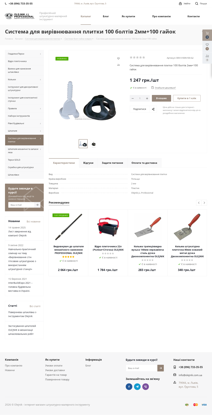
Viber (145, 386)
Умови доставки (55, 370)
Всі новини (33, 221)
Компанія (11, 359)
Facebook (129, 386)
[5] (143, 57)
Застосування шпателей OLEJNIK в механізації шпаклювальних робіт (22, 329)
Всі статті (35, 306)
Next (204, 203)
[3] (137, 57)
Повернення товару (57, 379)
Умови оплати (53, 365)
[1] (131, 57)
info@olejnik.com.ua (190, 375)
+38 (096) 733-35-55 (191, 367)
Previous (199, 203)
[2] (134, 57)
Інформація (93, 359)
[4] (140, 57)
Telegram (137, 386)
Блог (88, 365)
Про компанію (13, 365)
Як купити (52, 359)
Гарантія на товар (56, 374)
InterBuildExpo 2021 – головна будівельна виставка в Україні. (20, 286)
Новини (10, 370)
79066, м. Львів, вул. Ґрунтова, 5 (90, 3)
